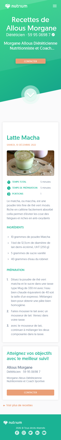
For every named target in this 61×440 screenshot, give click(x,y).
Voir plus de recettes (19, 405)
